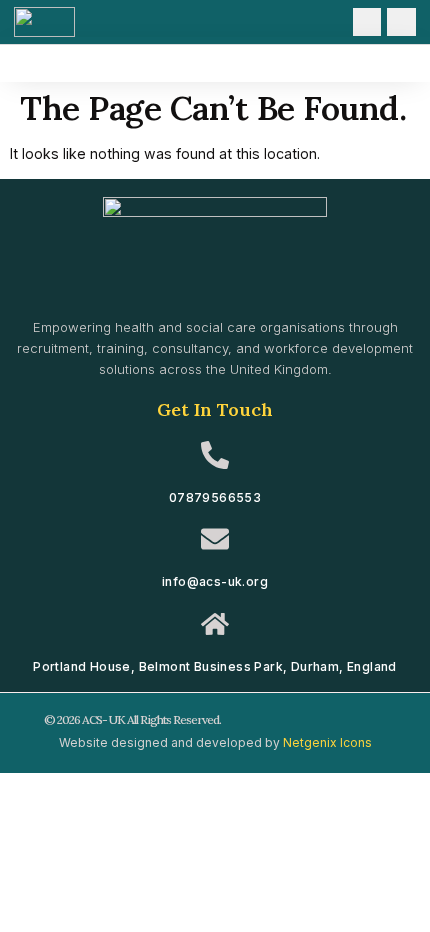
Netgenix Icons (327, 742)
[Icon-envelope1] (367, 22)
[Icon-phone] (401, 22)
